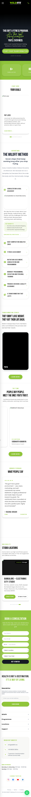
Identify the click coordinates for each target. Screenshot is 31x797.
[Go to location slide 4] (15, 604)
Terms (15, 790)
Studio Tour (22, 596)
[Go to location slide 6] (19, 604)
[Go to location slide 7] (20, 604)
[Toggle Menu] (2, 3)
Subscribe (15, 704)
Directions (10, 596)
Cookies (21, 790)
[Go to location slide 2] (12, 604)
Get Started (15, 662)
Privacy (9, 790)
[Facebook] (13, 780)
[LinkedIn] (23, 780)
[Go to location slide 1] (11, 604)
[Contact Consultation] (28, 3)
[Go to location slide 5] (17, 604)
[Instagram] (8, 780)
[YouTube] (18, 780)
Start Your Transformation (15, 51)
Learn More (8, 131)
